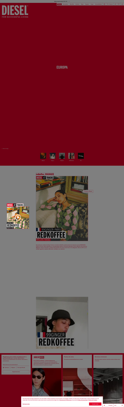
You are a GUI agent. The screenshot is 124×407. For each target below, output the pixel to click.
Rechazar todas (26, 404)
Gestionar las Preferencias (66, 400)
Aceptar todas (95, 404)
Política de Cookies (92, 400)
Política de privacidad (82, 400)
